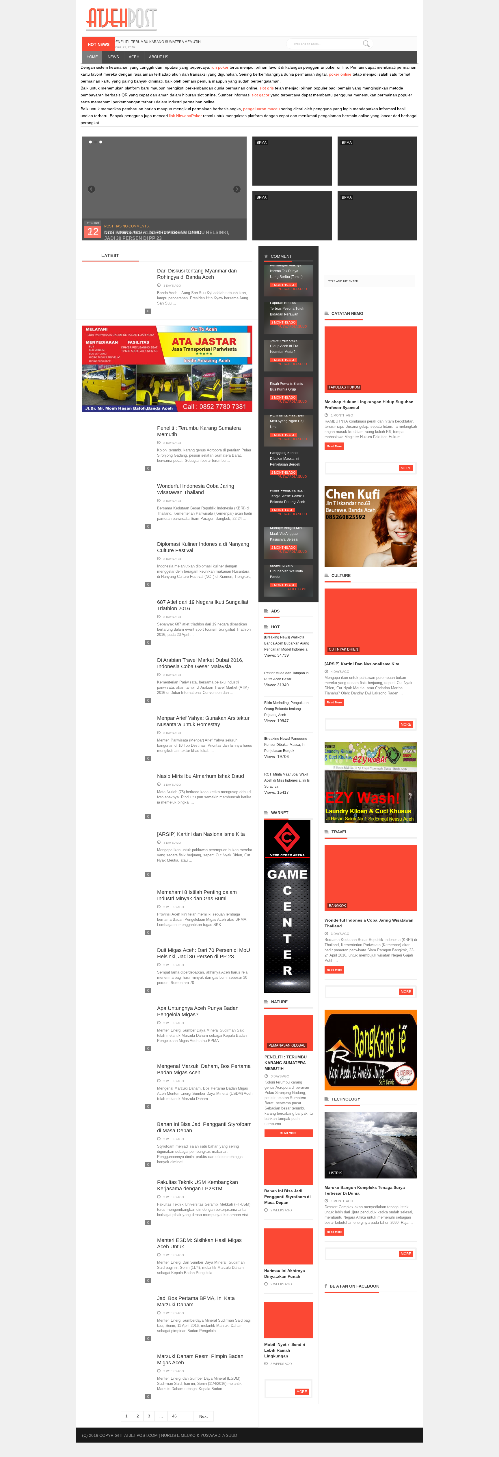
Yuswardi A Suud (292, 289)
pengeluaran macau (261, 109)
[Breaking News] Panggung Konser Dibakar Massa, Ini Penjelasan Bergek (285, 745)
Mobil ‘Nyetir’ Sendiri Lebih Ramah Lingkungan (284, 1350)
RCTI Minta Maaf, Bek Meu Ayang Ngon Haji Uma (287, 421)
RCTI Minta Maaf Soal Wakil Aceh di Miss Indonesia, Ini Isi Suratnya (287, 780)
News (113, 57)
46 (174, 1416)
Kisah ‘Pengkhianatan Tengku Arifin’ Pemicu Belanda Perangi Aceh (287, 496)
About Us (158, 57)
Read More (288, 1133)
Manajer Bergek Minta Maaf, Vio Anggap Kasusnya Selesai (287, 533)
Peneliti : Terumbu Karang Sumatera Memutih (157, 42)
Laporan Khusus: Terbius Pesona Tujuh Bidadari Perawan (287, 308)
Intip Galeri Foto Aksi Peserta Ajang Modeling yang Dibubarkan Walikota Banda (286, 565)
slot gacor (260, 95)
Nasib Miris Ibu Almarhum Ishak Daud (200, 776)
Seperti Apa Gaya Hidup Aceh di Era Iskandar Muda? (284, 346)
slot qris (267, 88)
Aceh (134, 57)
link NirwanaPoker (185, 115)
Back (237, 189)
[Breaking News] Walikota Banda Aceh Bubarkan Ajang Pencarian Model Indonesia (286, 643)
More (302, 1392)
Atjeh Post (297, 589)
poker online (340, 74)
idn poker (219, 67)
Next (91, 189)
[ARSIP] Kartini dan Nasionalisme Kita (201, 834)
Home (92, 57)
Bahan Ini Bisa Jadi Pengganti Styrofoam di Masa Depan (287, 1197)
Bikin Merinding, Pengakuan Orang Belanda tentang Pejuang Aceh (286, 709)
